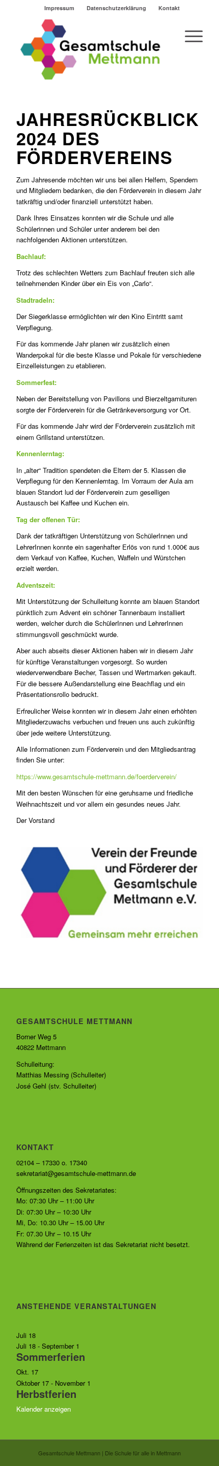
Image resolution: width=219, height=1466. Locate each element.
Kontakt (169, 8)
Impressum (59, 8)
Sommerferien (50, 1356)
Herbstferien (46, 1393)
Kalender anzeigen (43, 1409)
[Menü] (189, 36)
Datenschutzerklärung (116, 8)
